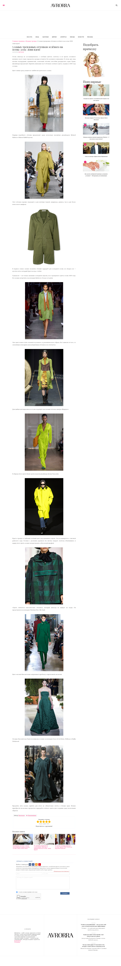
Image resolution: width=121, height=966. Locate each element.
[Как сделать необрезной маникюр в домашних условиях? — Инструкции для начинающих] (96, 165)
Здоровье (45, 37)
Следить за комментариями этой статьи (27, 891)
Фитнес (54, 37)
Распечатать (32, 815)
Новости (81, 37)
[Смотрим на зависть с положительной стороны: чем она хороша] (96, 90)
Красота (29, 37)
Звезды (72, 37)
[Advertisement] (60, 23)
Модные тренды (31, 41)
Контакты (17, 941)
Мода (37, 37)
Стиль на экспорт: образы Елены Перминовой (96, 156)
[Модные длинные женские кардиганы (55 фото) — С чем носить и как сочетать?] (96, 128)
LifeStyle (63, 37)
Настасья (21, 52)
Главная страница (18, 41)
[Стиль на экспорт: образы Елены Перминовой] (96, 148)
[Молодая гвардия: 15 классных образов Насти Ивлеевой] (96, 109)
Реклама (90, 37)
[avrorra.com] (11, 5)
